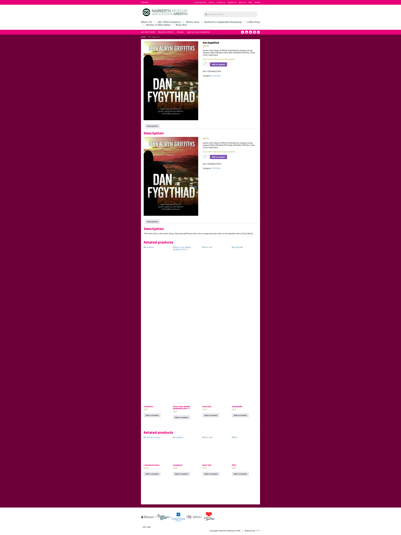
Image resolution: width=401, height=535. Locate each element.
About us (242, 2)
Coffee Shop (253, 22)
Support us (232, 2)
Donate (180, 32)
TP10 (258, 530)
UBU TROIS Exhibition (169, 22)
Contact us (221, 2)
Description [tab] (152, 126)
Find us (211, 2)
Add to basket (218, 64)
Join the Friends (148, 32)
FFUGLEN (216, 75)
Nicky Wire (181, 24)
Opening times (200, 2)
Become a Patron (166, 32)
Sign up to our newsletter (198, 32)
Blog (250, 2)
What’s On (146, 22)
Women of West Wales (158, 24)
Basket (257, 2)
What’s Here (192, 22)
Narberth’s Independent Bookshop (223, 22)
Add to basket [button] (152, 415)
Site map (147, 527)
